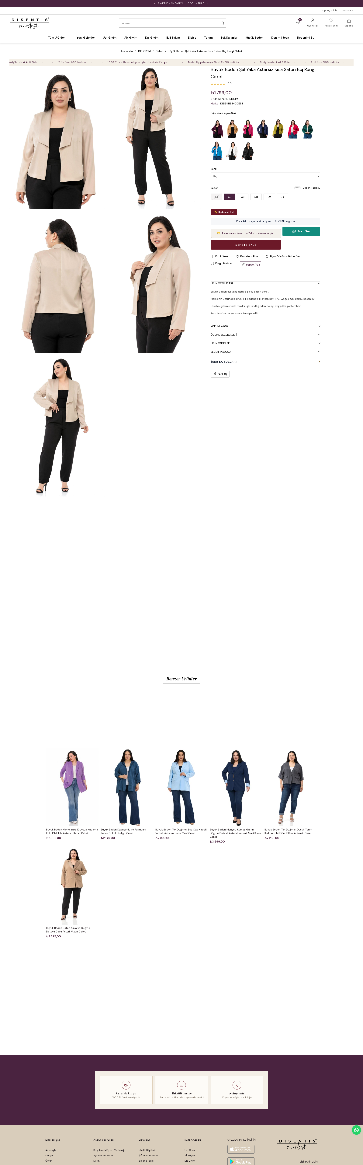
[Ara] (222, 23)
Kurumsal (348, 10)
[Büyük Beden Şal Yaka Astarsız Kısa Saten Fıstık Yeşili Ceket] (277, 129)
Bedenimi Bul (306, 38)
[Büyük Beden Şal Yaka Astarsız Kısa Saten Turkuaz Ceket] (217, 150)
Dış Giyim (190, 1160)
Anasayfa (51, 1150)
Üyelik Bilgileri (147, 1150)
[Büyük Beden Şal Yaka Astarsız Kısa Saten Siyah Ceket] (247, 150)
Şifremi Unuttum (148, 1155)
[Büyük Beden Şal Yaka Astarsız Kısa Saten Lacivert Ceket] (262, 129)
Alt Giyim (190, 1155)
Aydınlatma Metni (103, 1155)
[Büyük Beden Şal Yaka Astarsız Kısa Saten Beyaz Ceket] (232, 150)
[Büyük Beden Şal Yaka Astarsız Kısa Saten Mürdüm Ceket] (217, 129)
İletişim (49, 1155)
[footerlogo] (297, 1144)
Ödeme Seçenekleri (224, 334)
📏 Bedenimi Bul (223, 212)
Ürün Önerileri (220, 343)
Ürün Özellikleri (222, 283)
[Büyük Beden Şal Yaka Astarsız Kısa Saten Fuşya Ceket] (247, 129)
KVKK (96, 1160)
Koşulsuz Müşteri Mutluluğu (109, 1150)
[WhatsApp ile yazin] (356, 1130)
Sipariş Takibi (329, 10)
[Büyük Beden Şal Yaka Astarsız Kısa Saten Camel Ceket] (232, 129)
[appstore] (240, 1149)
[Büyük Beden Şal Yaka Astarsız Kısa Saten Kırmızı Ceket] (292, 129)
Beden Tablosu (311, 187)
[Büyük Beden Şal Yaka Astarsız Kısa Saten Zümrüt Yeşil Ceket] (308, 129)
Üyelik (48, 1160)
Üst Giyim (190, 1150)
